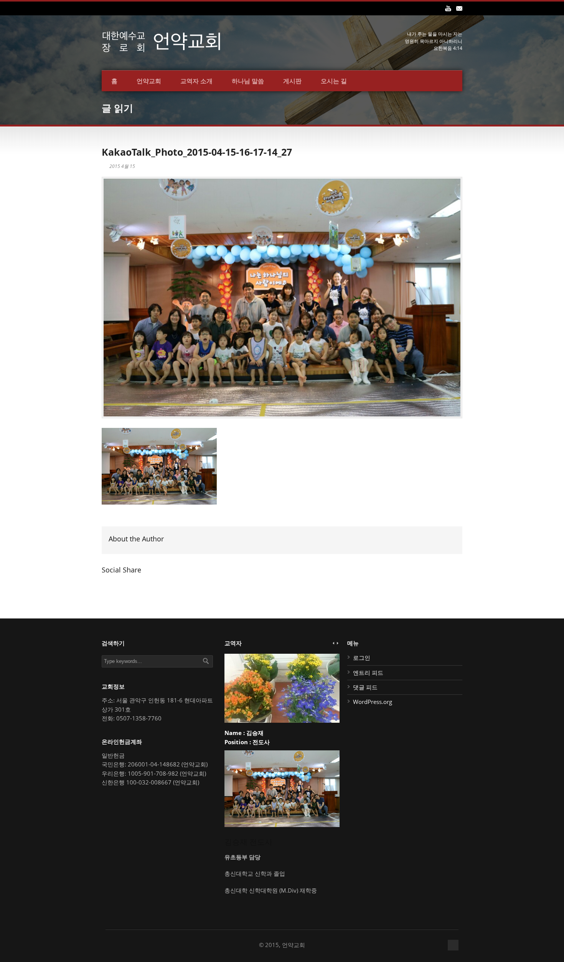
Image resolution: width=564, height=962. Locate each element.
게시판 (292, 81)
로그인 (361, 657)
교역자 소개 (196, 81)
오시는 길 (334, 81)
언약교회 (149, 81)
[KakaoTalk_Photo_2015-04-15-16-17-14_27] (282, 297)
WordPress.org (372, 701)
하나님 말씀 (248, 81)
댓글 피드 (365, 687)
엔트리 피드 (368, 672)
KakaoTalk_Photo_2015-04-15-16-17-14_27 (197, 151)
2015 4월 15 (122, 166)
